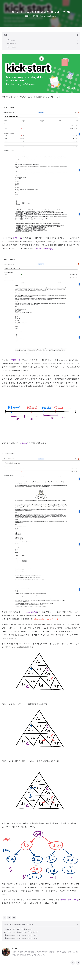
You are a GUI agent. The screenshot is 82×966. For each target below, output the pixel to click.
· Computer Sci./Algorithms (47, 16)
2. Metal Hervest (9, 259)
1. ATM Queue (8, 107)
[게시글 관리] (9, 917)
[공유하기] (4, 917)
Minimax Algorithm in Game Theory (48, 619)
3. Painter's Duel (8, 453)
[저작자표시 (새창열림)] (17, 917)
